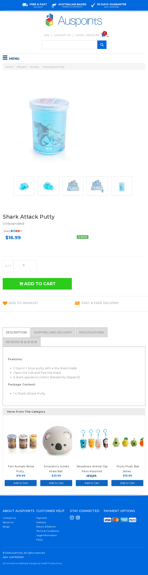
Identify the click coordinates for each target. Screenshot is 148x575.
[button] (23, 303)
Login (80, 35)
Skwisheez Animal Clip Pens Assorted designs (92, 471)
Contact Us (62, 35)
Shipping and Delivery (53, 332)
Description (16, 332)
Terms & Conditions (47, 530)
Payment (41, 517)
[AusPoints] (74, 14)
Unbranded (13, 223)
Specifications (91, 332)
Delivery (41, 522)
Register (93, 35)
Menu (14, 59)
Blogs (6, 526)
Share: (7, 231)
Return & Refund (45, 526)
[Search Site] (101, 44)
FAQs (39, 539)
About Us (8, 522)
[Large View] (24, 186)
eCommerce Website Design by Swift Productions (32, 563)
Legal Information (46, 535)
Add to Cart (39, 283)
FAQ (46, 35)
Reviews (13, 342)
